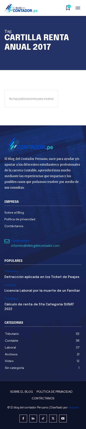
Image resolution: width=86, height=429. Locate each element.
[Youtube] (63, 418)
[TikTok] (43, 418)
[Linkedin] (33, 418)
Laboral (9, 285)
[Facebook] (23, 418)
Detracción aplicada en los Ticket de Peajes (41, 277)
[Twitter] (53, 418)
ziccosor (73, 407)
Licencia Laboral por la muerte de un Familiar (42, 291)
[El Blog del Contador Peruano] (22, 8)
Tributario (11, 271)
